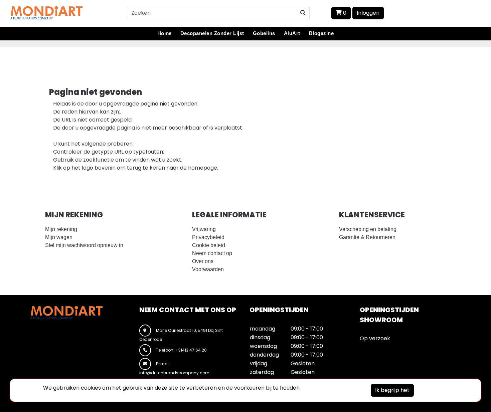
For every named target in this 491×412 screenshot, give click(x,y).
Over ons (202, 261)
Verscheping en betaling (367, 229)
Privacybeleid (208, 237)
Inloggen (368, 13)
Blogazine (321, 33)
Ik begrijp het (392, 390)
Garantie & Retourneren (367, 237)
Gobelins (264, 33)
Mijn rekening (61, 229)
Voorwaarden (208, 269)
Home (164, 33)
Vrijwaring (204, 229)
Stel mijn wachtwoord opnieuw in (84, 245)
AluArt (292, 33)
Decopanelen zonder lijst (212, 33)
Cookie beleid (208, 245)
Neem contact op (212, 253)
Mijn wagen (58, 237)
